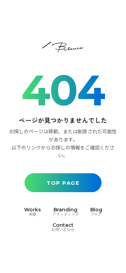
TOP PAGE (63, 183)
